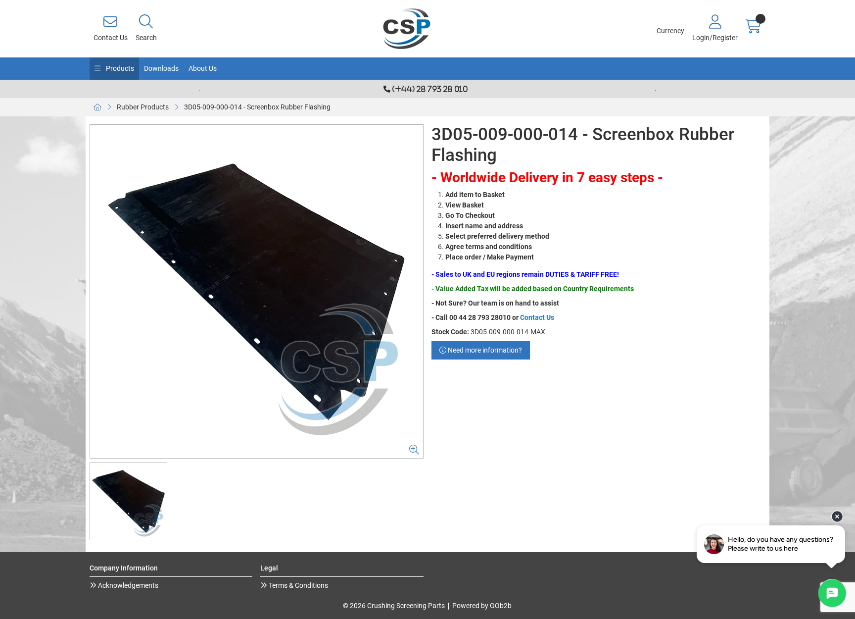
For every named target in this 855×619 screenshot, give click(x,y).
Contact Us (537, 317)
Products (119, 68)
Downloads (161, 68)
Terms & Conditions (297, 585)
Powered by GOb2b (482, 606)
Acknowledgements (127, 585)
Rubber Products (143, 107)
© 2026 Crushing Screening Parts (394, 606)
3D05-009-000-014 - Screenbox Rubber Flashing (257, 107)
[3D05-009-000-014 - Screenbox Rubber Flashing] (257, 291)
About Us (203, 68)
